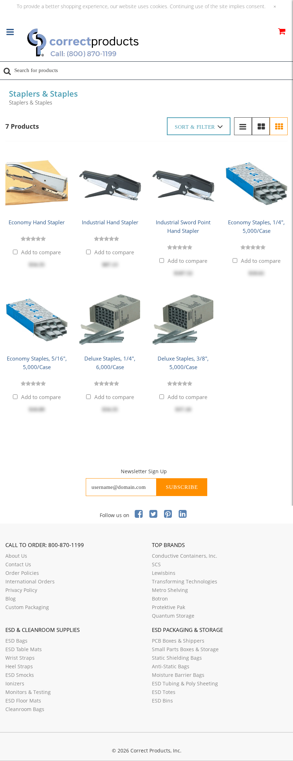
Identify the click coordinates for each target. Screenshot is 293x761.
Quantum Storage (173, 615)
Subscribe (182, 487)
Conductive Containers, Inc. (184, 555)
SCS (156, 564)
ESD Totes (163, 692)
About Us (16, 555)
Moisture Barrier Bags (178, 674)
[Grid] (279, 126)
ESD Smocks (19, 674)
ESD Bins (162, 700)
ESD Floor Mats (23, 700)
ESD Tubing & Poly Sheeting (185, 683)
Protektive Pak (168, 607)
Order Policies (22, 573)
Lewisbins (163, 573)
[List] (243, 126)
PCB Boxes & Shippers (178, 640)
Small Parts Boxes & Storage (185, 649)
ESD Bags (16, 640)
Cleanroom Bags (24, 709)
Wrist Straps (20, 657)
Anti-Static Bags (170, 666)
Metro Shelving (170, 590)
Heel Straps (19, 666)
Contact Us (18, 564)
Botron (160, 598)
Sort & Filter (195, 127)
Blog (10, 598)
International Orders (30, 581)
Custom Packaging (27, 607)
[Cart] (281, 32)
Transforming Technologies (184, 581)
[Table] (261, 126)
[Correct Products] (112, 43)
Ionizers (14, 683)
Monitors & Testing (28, 692)
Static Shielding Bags (177, 657)
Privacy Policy (21, 590)
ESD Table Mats (23, 649)
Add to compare (41, 252)
